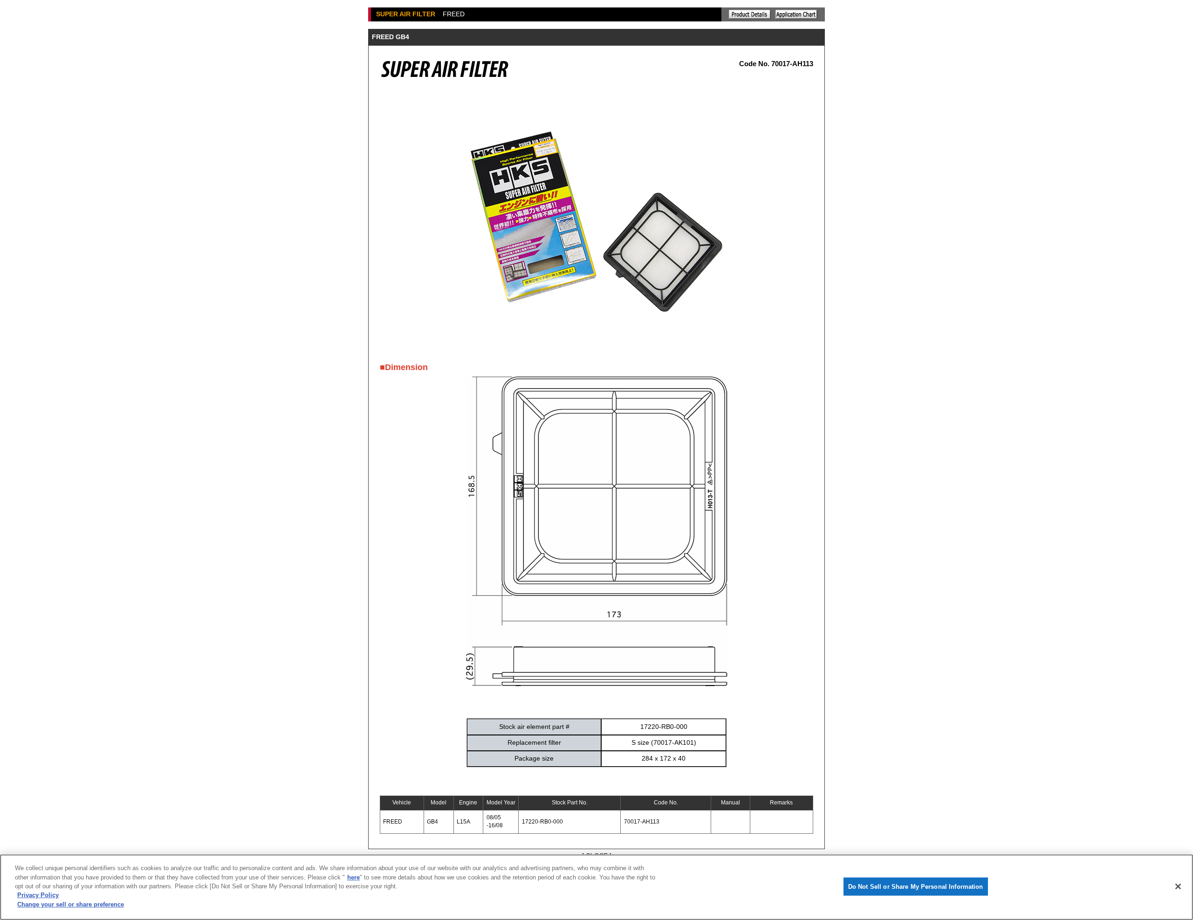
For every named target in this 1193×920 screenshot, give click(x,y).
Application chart (796, 14)
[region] (596, 887)
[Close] (1178, 886)
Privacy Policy (38, 895)
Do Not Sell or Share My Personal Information (915, 886)
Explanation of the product (750, 14)
